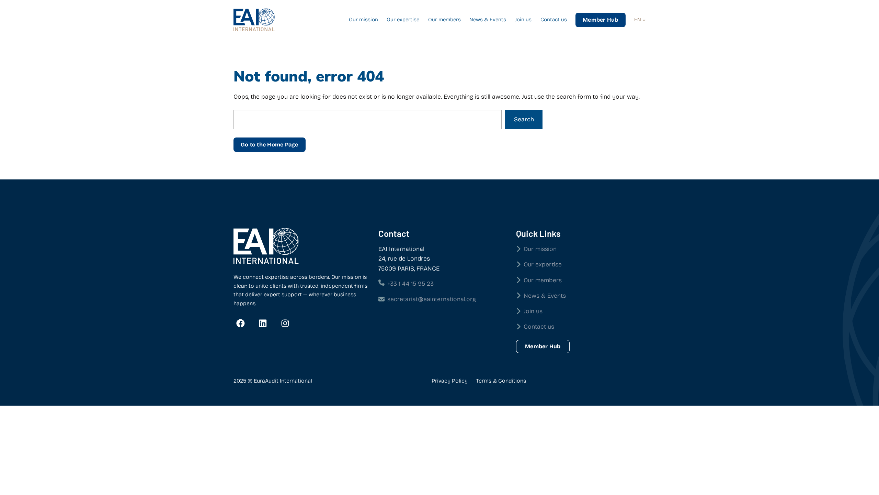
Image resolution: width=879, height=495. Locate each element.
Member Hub (600, 19)
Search (524, 119)
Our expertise (543, 264)
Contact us (539, 326)
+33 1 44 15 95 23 (410, 283)
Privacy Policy (450, 380)
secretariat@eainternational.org (431, 299)
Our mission (540, 249)
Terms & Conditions (501, 380)
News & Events (545, 295)
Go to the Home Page (269, 144)
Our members (543, 280)
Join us (533, 311)
